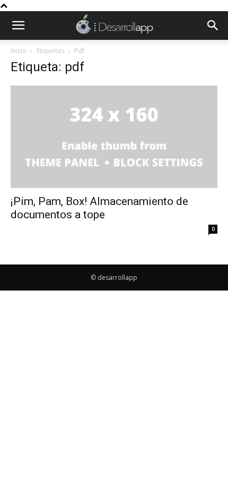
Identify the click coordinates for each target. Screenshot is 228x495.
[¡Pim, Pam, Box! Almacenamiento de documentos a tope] (114, 137)
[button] (18, 25)
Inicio (19, 50)
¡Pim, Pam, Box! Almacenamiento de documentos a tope (99, 208)
